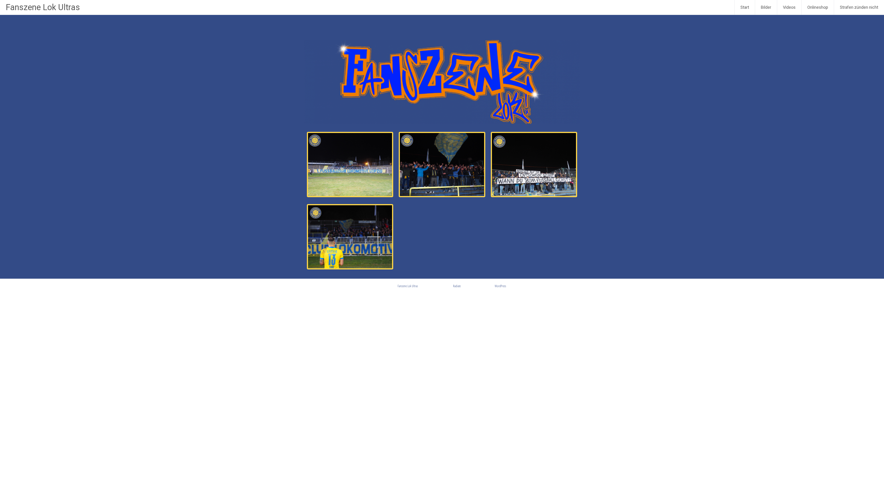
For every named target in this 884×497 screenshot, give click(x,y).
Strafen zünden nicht (859, 7)
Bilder (766, 7)
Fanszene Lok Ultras (43, 7)
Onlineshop (817, 7)
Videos (789, 7)
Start (744, 7)
